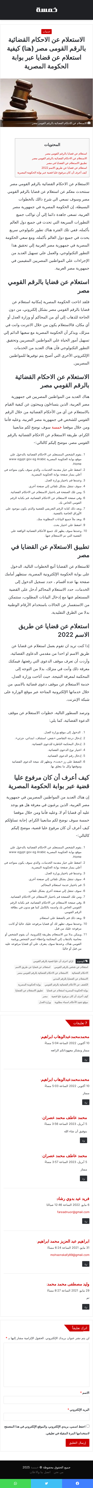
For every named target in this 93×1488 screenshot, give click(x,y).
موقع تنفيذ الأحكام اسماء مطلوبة (71, 1002)
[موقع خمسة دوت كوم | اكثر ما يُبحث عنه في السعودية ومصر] (46, 10)
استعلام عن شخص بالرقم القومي (71, 967)
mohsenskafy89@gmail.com (69, 1255)
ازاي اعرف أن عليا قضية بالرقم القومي (53, 961)
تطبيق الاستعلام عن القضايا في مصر (66, 163)
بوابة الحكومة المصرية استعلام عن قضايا (67, 990)
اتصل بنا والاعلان (40, 1472)
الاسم (84, 1392)
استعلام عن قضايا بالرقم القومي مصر (66, 153)
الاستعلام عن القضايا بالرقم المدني (70, 978)
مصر (45, 996)
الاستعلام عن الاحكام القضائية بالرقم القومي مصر (59, 158)
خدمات (46, 31)
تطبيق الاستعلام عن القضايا (29, 990)
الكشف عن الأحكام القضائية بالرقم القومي (66, 984)
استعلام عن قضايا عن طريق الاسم (32, 967)
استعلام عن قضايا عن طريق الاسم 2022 (64, 167)
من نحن (58, 1472)
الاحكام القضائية (80, 972)
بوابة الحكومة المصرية (29, 984)
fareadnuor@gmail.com (73, 1212)
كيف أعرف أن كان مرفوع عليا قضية (69, 996)
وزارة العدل (45, 1002)
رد (85, 1059)
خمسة (57, 427)
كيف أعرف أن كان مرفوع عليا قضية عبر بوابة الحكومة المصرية (52, 172)
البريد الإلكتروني (78, 1409)
